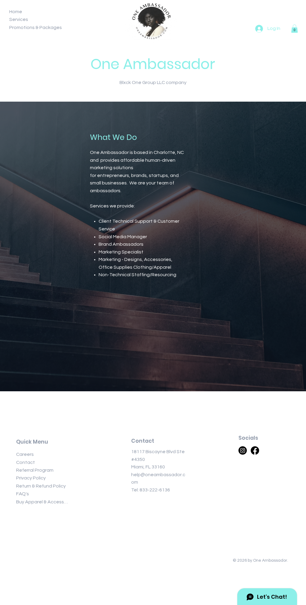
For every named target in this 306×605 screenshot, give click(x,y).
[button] (294, 29)
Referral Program (34, 470)
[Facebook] (255, 450)
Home (15, 11)
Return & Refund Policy (41, 486)
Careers (25, 454)
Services (18, 19)
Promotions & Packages (35, 27)
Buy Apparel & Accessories (43, 501)
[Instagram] (242, 450)
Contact (25, 462)
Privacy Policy (31, 478)
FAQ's (22, 493)
